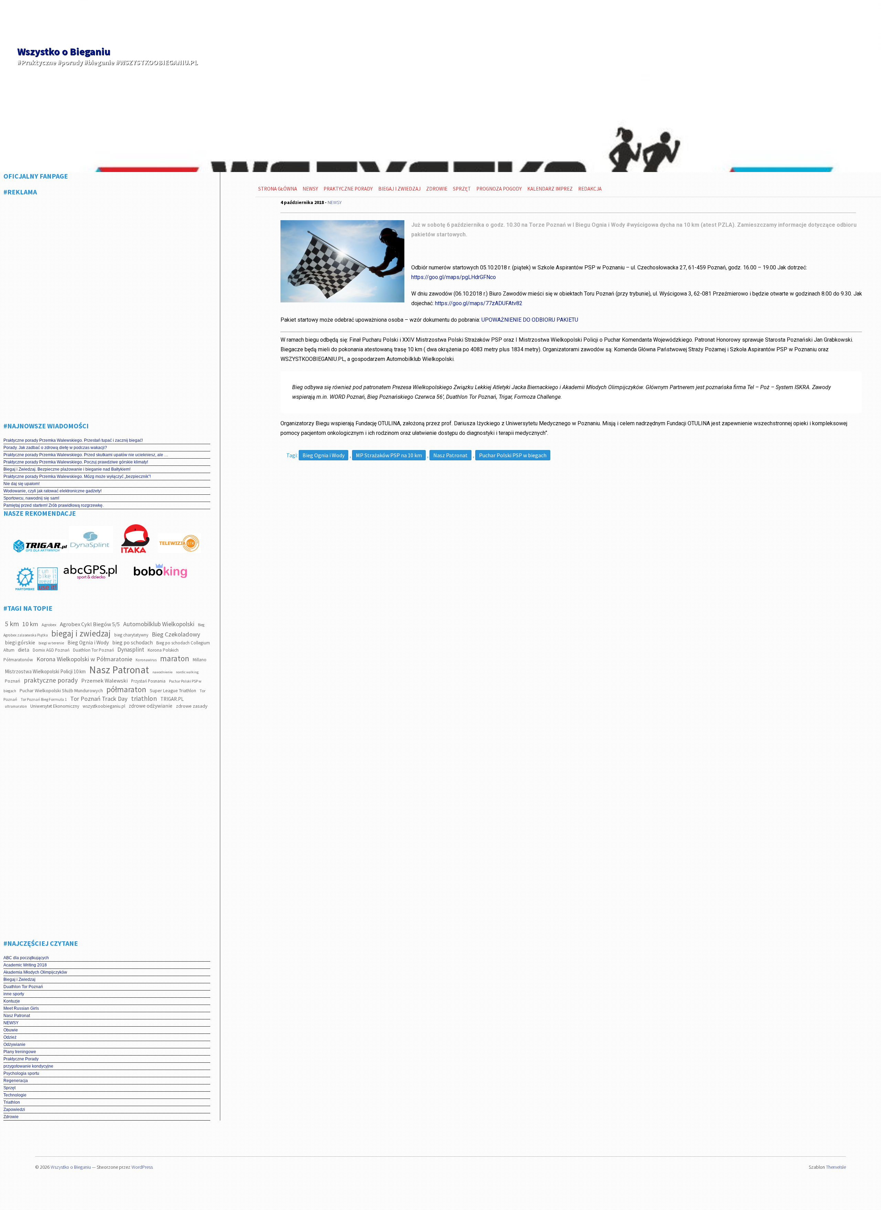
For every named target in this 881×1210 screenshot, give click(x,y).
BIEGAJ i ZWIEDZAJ (399, 188)
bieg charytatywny (131, 635)
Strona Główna (277, 188)
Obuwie (10, 1030)
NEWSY (11, 1022)
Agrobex (49, 624)
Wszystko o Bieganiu (63, 51)
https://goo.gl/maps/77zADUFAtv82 (478, 303)
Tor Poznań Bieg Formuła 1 (44, 699)
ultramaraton (16, 706)
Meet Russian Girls (21, 1008)
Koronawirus (146, 659)
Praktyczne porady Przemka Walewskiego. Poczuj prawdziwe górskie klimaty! (75, 462)
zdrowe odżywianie (150, 706)
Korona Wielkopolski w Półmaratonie (84, 659)
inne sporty (13, 994)
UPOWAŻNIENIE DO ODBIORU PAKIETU (529, 320)
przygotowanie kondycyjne (28, 1066)
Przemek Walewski (104, 680)
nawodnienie (162, 672)
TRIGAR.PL (172, 699)
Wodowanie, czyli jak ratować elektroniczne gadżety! (52, 491)
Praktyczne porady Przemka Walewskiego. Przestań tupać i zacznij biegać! (73, 440)
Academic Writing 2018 (25, 965)
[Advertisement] (107, 306)
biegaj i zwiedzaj (81, 633)
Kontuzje (11, 1001)
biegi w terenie (51, 642)
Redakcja (590, 188)
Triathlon (11, 1102)
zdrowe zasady (192, 706)
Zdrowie (11, 1116)
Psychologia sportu (21, 1073)
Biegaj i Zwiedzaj (19, 979)
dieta (23, 649)
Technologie (14, 1095)
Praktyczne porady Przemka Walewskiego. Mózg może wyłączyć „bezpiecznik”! (77, 476)
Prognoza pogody (499, 188)
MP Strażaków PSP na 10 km (389, 455)
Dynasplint (130, 649)
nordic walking (187, 672)
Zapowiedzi (14, 1109)
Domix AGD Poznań (51, 650)
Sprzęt (9, 1087)
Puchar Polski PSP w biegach (512, 455)
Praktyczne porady (348, 188)
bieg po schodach (132, 642)
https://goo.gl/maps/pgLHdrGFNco (453, 277)
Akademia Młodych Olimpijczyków (35, 972)
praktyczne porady (51, 680)
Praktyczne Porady (21, 1059)
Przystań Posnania (148, 681)
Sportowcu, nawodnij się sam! (31, 498)
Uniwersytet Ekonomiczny (54, 706)
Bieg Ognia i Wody (88, 642)
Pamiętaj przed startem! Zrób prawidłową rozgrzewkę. (53, 505)
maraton (174, 658)
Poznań (12, 681)
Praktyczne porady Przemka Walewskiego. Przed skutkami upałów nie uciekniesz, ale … (85, 454)
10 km (30, 624)
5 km (12, 623)
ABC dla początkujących (26, 957)
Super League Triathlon (173, 690)
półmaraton (126, 689)
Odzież (10, 1037)
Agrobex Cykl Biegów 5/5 (90, 624)
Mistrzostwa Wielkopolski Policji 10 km (45, 671)
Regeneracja (15, 1080)
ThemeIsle (836, 1167)
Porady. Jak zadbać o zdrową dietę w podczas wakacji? (55, 447)
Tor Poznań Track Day (99, 699)
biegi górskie (20, 642)
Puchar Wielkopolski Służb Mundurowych (61, 690)
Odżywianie (14, 1044)
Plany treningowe (19, 1051)
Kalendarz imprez (550, 188)
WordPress (142, 1167)
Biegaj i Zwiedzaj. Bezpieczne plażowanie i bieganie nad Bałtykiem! (66, 469)
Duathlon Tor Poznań (93, 650)
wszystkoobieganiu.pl (104, 706)
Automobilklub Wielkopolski (158, 624)
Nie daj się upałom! (21, 483)
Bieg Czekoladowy (176, 634)
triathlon (144, 698)
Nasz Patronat (119, 669)
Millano (199, 660)
